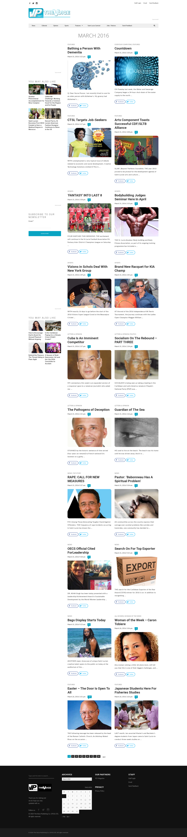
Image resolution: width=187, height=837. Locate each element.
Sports (67, 25)
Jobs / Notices (111, 25)
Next (104, 757)
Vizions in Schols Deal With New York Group (88, 268)
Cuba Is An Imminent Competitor (83, 340)
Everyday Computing (123, 44)
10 (77, 800)
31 (77, 811)
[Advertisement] (120, 13)
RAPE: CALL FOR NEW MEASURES (83, 479)
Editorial (44, 25)
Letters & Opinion (75, 334)
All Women (119, 616)
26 (85, 807)
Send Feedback (153, 3)
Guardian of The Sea (130, 410)
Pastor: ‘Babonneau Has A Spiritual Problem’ (134, 479)
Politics (133, 334)
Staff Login (137, 3)
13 (98, 756)
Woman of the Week (132, 616)
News (33, 25)
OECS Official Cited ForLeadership (81, 550)
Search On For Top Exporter (135, 548)
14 (64, 804)
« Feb (63, 817)
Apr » (68, 817)
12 (85, 800)
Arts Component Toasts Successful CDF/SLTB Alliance (132, 124)
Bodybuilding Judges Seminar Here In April (130, 197)
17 (77, 804)
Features (78, 25)
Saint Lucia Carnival (94, 25)
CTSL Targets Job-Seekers (87, 120)
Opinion (55, 25)
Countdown (123, 48)
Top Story (77, 473)
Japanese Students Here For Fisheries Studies (135, 690)
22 (68, 807)
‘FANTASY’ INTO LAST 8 (85, 195)
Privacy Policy (99, 791)
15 (68, 804)
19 (90, 697)
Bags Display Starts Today (87, 620)
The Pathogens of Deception (89, 410)
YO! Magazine (99, 778)
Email (145, 3)
